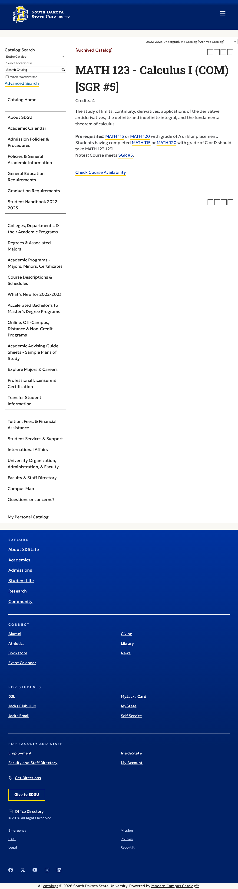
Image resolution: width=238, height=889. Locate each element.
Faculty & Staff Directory (32, 477)
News (126, 653)
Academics (19, 560)
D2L (11, 696)
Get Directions (28, 777)
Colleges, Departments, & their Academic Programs (33, 228)
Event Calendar (22, 662)
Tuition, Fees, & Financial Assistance (32, 424)
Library (127, 643)
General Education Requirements (26, 176)
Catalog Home (22, 99)
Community (20, 601)
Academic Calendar (27, 128)
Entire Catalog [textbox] (16, 57)
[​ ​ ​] (223, 14)
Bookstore (17, 653)
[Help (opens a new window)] (230, 52)
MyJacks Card (133, 696)
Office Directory (29, 811)
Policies (127, 839)
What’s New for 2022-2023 (35, 294)
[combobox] (191, 41)
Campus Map (21, 488)
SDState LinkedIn (59, 870)
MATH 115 (114, 136)
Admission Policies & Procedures (28, 142)
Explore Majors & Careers (33, 369)
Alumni (14, 633)
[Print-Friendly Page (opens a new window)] (223, 52)
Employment (20, 753)
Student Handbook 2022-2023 (33, 205)
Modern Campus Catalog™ (175, 885)
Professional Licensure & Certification (32, 383)
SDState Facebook (10, 870)
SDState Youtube (35, 870)
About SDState (23, 549)
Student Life (21, 580)
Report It (128, 847)
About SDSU (20, 117)
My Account (132, 762)
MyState (128, 706)
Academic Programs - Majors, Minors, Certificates (35, 263)
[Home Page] (41, 21)
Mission (127, 830)
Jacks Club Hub (22, 706)
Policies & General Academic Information (30, 159)
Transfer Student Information (24, 400)
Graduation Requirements (34, 190)
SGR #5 (125, 155)
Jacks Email (18, 715)
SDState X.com (22, 870)
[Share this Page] (217, 52)
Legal (12, 847)
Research (17, 591)
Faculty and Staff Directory (32, 762)
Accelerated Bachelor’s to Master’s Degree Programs (34, 308)
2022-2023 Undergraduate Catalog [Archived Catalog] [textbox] (185, 42)
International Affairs (28, 449)
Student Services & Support (35, 438)
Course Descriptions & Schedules (30, 280)
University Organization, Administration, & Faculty (33, 463)
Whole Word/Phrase (23, 77)
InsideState (131, 753)
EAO (12, 839)
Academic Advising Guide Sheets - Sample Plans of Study (33, 352)
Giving (126, 633)
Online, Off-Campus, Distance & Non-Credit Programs (30, 329)
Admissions (20, 570)
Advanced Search (22, 83)
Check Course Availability (100, 172)
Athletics (16, 643)
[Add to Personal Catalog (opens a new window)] (210, 52)
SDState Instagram (47, 870)
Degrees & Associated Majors (29, 246)
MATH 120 (140, 136)
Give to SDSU (26, 794)
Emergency (17, 830)
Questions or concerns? (31, 499)
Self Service (131, 715)
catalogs (50, 885)
